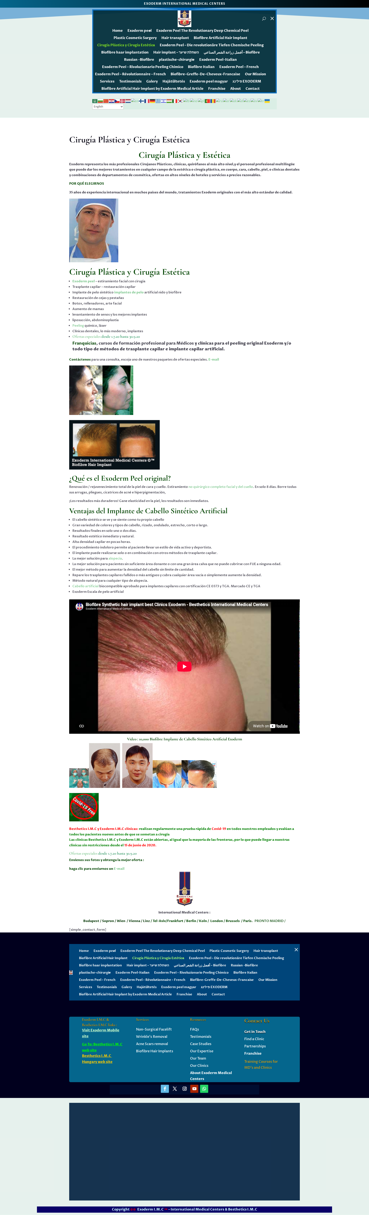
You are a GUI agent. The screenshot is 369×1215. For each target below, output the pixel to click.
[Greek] (158, 101)
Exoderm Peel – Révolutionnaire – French (130, 74)
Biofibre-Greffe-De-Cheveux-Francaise (205, 74)
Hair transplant (175, 38)
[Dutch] (128, 101)
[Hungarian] (169, 101)
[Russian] (219, 101)
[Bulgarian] (100, 101)
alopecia (115, 558)
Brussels (233, 921)
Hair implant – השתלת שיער (176, 52)
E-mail (213, 359)
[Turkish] (261, 101)
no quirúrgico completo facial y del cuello (221, 487)
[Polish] (201, 101)
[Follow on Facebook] (165, 1089)
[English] (135, 101)
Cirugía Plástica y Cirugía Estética (126, 45)
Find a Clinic (254, 1039)
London (216, 921)
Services (107, 81)
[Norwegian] (194, 101)
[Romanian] (213, 101)
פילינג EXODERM (247, 81)
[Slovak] (233, 101)
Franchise (217, 88)
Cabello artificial (85, 586)
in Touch (258, 1031)
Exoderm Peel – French (239, 67)
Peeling (78, 325)
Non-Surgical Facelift (154, 1029)
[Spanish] (247, 101)
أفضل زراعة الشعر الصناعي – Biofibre (232, 52)
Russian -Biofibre (139, 59)
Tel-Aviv (159, 921)
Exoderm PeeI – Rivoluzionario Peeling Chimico (142, 67)
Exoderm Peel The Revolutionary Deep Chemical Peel (202, 30)
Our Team (198, 1058)
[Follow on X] (175, 1089)
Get (247, 1031)
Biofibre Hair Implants (154, 1051)
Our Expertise (201, 1051)
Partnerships (255, 1046)
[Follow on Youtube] (194, 1089)
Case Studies (200, 1044)
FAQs (194, 1029)
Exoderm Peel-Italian (218, 59)
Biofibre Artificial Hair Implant (220, 38)
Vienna (128, 921)
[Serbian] (226, 101)
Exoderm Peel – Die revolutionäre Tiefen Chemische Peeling (212, 45)
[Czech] (117, 101)
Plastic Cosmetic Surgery (135, 38)
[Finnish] (141, 101)
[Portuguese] (207, 101)
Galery (152, 81)
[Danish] (123, 101)
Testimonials (130, 81)
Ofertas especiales (86, 336)
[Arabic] (95, 101)
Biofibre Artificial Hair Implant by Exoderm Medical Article (152, 88)
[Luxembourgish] (186, 101)
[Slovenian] (240, 101)
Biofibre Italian (201, 67)
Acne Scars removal (152, 1044)
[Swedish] (254, 101)
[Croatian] (111, 101)
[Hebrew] (164, 101)
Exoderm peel (139, 30)
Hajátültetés (174, 81)
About (235, 88)
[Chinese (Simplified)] (106, 101)
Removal (159, 1036)
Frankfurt (175, 921)
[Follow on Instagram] (184, 1089)
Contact (253, 88)
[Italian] (175, 101)
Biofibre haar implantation (125, 52)
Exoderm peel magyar (209, 81)
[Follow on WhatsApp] (204, 1089)
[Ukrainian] (267, 101)
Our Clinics (199, 1065)
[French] (147, 101)
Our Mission (255, 74)
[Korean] (180, 101)
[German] (152, 101)
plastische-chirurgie (177, 59)
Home (117, 30)
